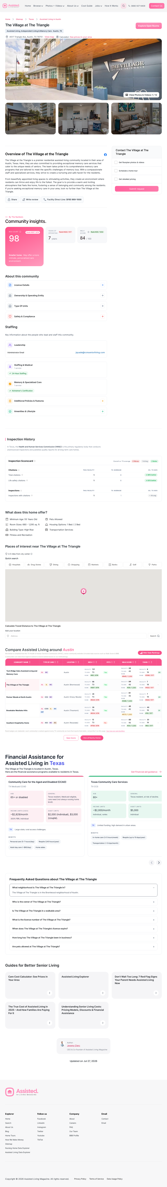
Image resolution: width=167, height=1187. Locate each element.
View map (49, 37)
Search (153, 636)
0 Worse (136, 461)
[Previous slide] (151, 862)
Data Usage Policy (115, 1179)
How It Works (111, 5)
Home (28, 5)
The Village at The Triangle (17, 685)
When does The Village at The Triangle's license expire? (40, 928)
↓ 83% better (150, 480)
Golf (134, 564)
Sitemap (19, 19)
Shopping (75, 564)
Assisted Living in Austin (50, 19)
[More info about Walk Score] (133, 662)
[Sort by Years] (151, 662)
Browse (37, 5)
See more (71, 738)
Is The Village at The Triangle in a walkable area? (36, 910)
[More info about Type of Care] (55, 662)
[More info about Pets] (112, 662)
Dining (55, 564)
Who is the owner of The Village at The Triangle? (36, 901)
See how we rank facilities (115, 731)
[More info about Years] (149, 662)
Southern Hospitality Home (17, 723)
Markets (95, 564)
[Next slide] (159, 862)
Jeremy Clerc (73, 1045)
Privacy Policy (80, 1179)
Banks (114, 564)
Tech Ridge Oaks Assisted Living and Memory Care (21, 672)
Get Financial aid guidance (144, 771)
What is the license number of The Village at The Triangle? (41, 919)
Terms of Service (96, 1179)
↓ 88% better (150, 474)
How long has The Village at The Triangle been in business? (42, 937)
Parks (154, 564)
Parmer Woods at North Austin (18, 697)
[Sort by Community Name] (30, 662)
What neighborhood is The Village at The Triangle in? (38, 887)
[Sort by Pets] (114, 662)
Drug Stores (36, 564)
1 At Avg (145, 461)
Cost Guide (86, 5)
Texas (31, 19)
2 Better (155, 461)
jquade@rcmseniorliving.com (90, 352)
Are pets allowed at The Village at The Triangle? (36, 946)
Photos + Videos (54, 5)
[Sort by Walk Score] (136, 662)
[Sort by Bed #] (96, 662)
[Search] (123, 5)
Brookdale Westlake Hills (16, 710)
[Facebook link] (105, 154)
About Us (71, 5)
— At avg (152, 495)
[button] (84, 591)
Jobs (97, 5)
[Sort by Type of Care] (58, 662)
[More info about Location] (76, 662)
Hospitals (16, 564)
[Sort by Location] (78, 662)
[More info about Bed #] (94, 662)
